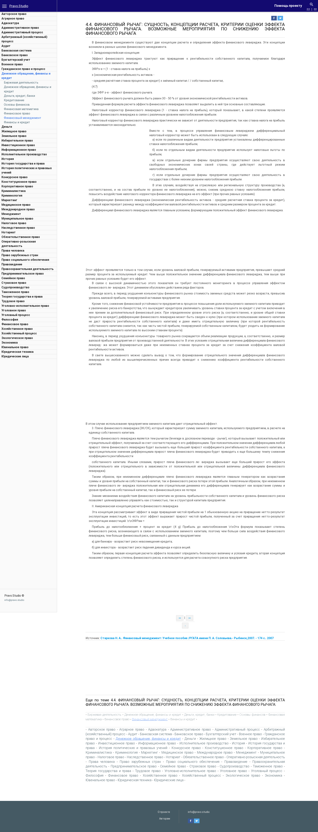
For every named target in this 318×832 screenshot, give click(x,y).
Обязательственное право (20, 237)
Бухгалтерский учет (15, 59)
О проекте (164, 811)
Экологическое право (17, 338)
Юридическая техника (17, 352)
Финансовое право (17, 113)
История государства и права (23, 163)
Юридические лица (15, 356)
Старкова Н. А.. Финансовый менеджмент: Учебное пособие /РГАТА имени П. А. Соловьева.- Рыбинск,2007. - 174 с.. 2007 (187, 638)
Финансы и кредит (17, 122)
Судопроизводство (15, 287)
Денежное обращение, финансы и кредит (152, 714)
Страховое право (13, 283)
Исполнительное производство (24, 154)
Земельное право (13, 136)
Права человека (12, 250)
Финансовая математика (21, 109)
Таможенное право (15, 292)
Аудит (5, 46)
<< (308, 9)
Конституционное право (19, 181)
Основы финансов (17, 104)
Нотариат (8, 232)
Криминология (11, 195)
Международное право (18, 209)
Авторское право (13, 14)
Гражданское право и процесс (23, 69)
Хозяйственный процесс (19, 333)
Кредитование (14, 100)
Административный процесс (22, 32)
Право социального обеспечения (25, 260)
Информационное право (18, 149)
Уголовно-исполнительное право (25, 306)
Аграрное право (12, 18)
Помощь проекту (288, 6)
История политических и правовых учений (133, 748)
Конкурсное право (14, 177)
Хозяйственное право (17, 329)
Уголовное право (13, 310)
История (7, 159)
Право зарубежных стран (19, 255)
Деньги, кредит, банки (19, 96)
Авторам (164, 818)
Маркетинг (9, 200)
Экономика (9, 342)
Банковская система (16, 50)
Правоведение (11, 264)
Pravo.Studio (18, 6)
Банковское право (14, 55)
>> (315, 9)
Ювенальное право (15, 347)
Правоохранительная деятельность (27, 269)
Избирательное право (17, 140)
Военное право (12, 64)
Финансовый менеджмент (22, 118)
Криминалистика (13, 191)
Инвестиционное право (18, 145)
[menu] (4, 5)
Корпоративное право (17, 186)
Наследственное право (18, 227)
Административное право (20, 27)
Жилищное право (13, 131)
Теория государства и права (22, 296)
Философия (9, 319)
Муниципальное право (17, 218)
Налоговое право (13, 223)
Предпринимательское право (22, 273)
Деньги (6, 126)
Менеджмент (11, 214)
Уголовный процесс (15, 315)
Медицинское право (16, 204)
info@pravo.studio (14, 600)
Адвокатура (10, 23)
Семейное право (13, 278)
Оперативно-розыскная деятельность (256, 757)
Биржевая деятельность (21, 82)
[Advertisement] (28, 416)
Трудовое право (13, 301)
